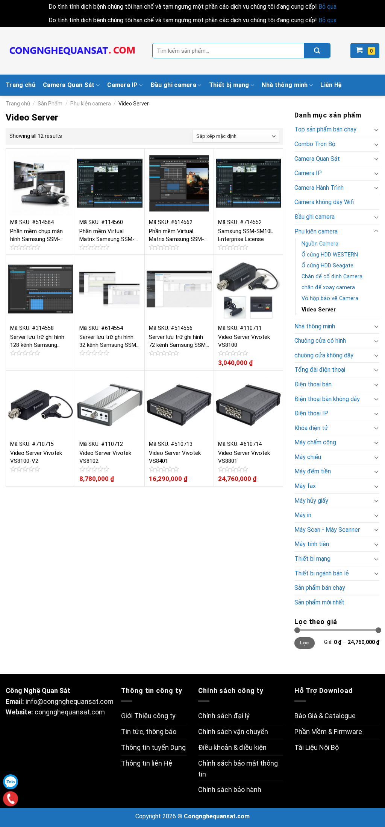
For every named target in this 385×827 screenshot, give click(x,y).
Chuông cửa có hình (320, 340)
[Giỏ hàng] (364, 50)
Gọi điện (10, 798)
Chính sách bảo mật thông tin (238, 768)
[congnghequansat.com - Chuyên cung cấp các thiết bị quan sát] (73, 50)
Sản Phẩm (50, 104)
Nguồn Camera (320, 244)
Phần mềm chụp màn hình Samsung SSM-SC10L (36, 235)
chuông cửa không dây (323, 355)
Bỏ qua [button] (327, 6)
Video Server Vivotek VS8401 (175, 457)
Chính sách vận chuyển (233, 731)
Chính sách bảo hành (229, 789)
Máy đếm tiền (312, 471)
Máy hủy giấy (311, 500)
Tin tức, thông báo (148, 731)
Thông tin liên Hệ (146, 763)
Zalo (10, 781)
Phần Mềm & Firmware (328, 731)
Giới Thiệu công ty (148, 716)
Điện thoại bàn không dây (327, 399)
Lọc (304, 642)
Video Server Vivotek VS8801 (244, 457)
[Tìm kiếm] (317, 50)
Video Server (319, 310)
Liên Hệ (331, 84)
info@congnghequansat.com (70, 701)
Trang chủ (20, 84)
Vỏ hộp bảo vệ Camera (330, 298)
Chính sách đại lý (224, 716)
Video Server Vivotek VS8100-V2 (36, 457)
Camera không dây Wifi (324, 202)
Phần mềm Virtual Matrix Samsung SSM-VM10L (107, 235)
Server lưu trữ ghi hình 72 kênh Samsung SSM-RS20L (178, 341)
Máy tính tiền (311, 544)
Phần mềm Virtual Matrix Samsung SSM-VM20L (176, 235)
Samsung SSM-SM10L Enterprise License (245, 235)
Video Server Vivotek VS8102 (105, 457)
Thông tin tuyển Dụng (153, 747)
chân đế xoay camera (328, 287)
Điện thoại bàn (313, 384)
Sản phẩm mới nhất (319, 602)
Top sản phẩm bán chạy (325, 129)
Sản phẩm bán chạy (319, 587)
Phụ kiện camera (90, 104)
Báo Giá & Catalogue (325, 716)
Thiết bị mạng (229, 84)
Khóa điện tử (311, 428)
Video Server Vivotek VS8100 (244, 341)
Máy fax (305, 486)
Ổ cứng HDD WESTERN (330, 255)
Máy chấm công (315, 442)
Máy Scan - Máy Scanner (327, 529)
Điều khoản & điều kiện (232, 747)
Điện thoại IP (311, 413)
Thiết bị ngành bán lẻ (321, 573)
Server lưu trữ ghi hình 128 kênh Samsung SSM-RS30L (37, 341)
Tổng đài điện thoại (319, 369)
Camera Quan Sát (69, 84)
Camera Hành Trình (319, 187)
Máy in (302, 515)
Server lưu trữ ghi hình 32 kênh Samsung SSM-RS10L (108, 341)
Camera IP (122, 84)
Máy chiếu (307, 457)
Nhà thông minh (285, 84)
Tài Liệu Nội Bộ (316, 747)
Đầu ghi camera (173, 84)
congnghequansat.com (70, 712)
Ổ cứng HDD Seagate (327, 265)
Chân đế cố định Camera (332, 276)
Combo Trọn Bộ (314, 144)
